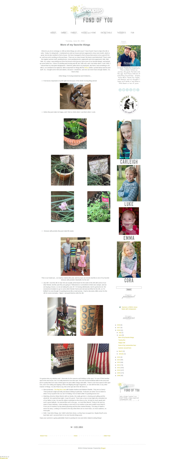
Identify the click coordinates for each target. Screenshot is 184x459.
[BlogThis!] (77, 427)
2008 (119, 375)
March (121, 351)
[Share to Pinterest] (82, 427)
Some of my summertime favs (127, 345)
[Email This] (75, 427)
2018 (119, 325)
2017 (119, 327)
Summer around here (124, 348)
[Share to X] (78, 427)
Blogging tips (4, 458)
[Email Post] (71, 427)
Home (75, 436)
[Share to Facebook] (80, 427)
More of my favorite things (126, 337)
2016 (119, 330)
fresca (87, 67)
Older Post (107, 436)
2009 (119, 373)
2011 (118, 367)
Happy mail (121, 342)
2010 (119, 370)
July (120, 332)
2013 (119, 362)
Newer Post (43, 436)
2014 (119, 360)
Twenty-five (121, 340)
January (121, 354)
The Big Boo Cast (60, 389)
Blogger (103, 448)
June (120, 335)
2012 (119, 365)
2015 (119, 357)
